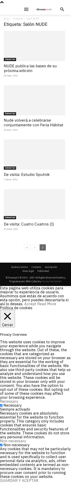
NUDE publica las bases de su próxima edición (30, 68)
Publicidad (43, 271)
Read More (46, 303)
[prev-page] (27, 247)
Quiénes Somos (19, 267)
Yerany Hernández (52, 281)
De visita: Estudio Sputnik (27, 174)
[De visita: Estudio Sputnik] (35, 155)
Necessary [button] (9, 401)
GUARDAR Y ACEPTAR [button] (19, 480)
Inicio (6, 18)
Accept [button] (30, 303)
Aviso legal (28, 271)
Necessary (12, 405)
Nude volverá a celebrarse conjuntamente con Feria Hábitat (33, 122)
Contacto (36, 267)
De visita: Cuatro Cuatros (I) (29, 224)
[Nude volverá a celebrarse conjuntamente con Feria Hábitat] (35, 100)
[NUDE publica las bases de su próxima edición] (35, 46)
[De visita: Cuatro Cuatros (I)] (35, 204)
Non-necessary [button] (13, 440)
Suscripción (51, 267)
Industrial (10, 59)
